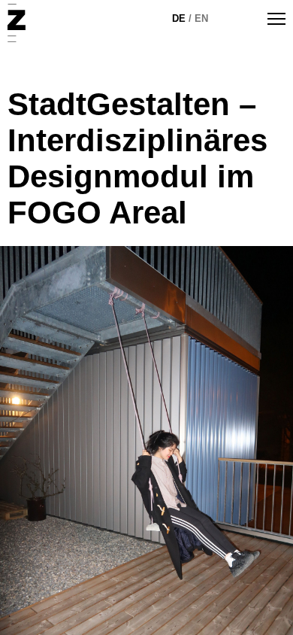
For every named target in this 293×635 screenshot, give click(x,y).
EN (201, 18)
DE (179, 18)
